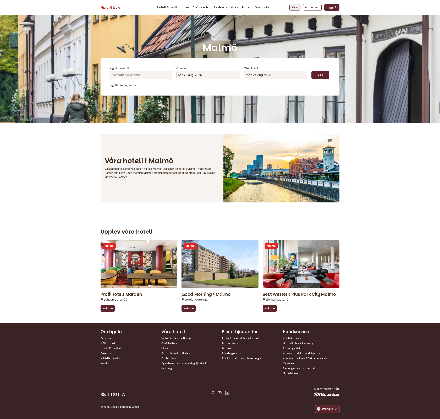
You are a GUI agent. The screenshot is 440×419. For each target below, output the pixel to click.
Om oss (106, 338)
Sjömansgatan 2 (277, 300)
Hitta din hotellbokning (298, 343)
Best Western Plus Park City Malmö (299, 294)
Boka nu (108, 308)
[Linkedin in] (226, 394)
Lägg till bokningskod (121, 85)
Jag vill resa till (119, 68)
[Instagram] (219, 394)
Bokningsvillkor (293, 348)
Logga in (331, 7)
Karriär (105, 363)
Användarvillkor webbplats (301, 353)
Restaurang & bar (226, 7)
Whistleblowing (111, 358)
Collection (168, 358)
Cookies (288, 363)
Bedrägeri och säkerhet (299, 368)
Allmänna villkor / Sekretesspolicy (306, 358)
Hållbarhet (108, 343)
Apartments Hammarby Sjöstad (183, 363)
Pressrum (107, 353)
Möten (246, 7)
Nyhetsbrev (291, 373)
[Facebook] (212, 394)
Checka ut (251, 68)
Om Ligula (262, 7)
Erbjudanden (201, 7)
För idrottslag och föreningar (242, 358)
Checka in (183, 68)
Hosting (166, 368)
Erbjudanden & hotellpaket (240, 338)
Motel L (166, 348)
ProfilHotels (169, 343)
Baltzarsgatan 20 (115, 300)
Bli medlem (312, 7)
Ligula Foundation (113, 348)
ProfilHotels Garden (121, 294)
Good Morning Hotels (176, 353)
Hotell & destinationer (173, 7)
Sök (320, 75)
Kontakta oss (292, 338)
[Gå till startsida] (110, 7)
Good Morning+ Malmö (206, 294)
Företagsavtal (231, 353)
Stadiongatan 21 (196, 300)
